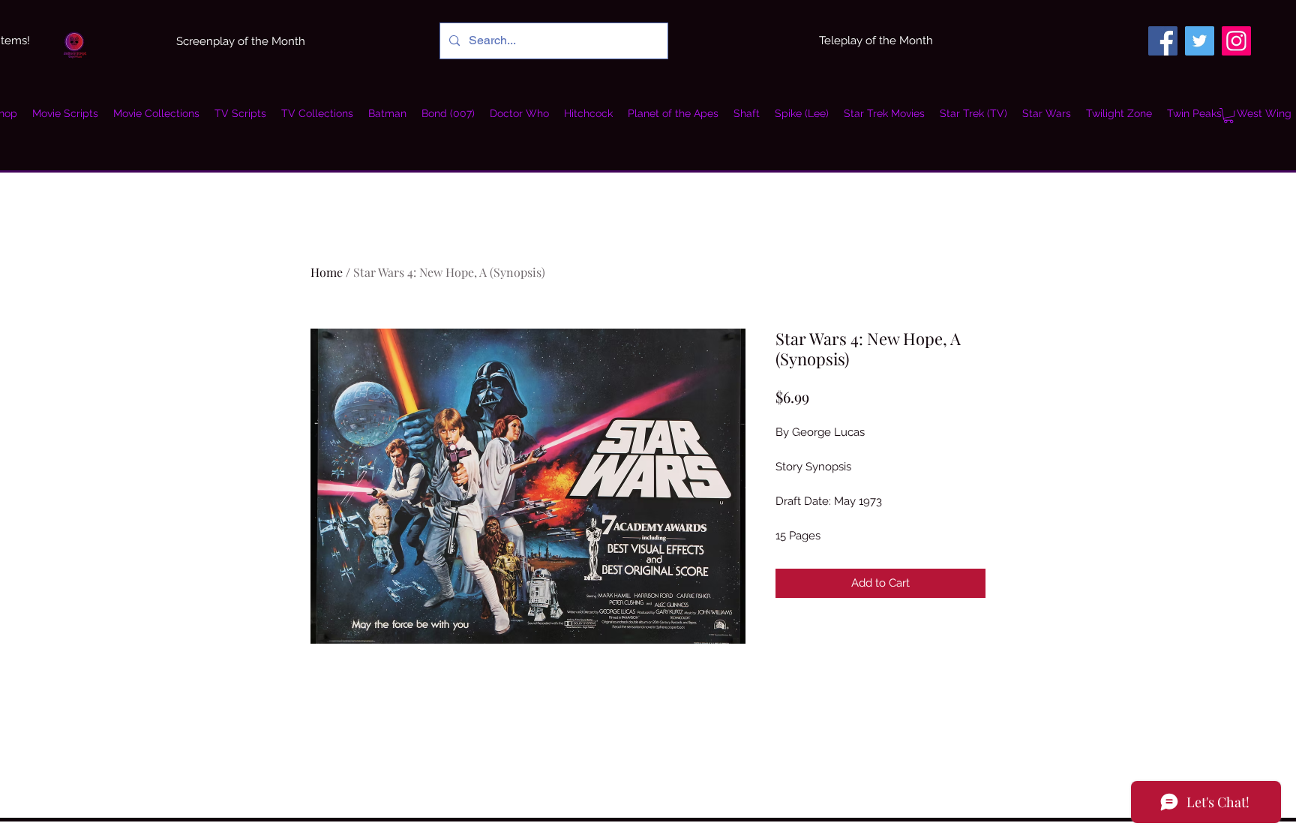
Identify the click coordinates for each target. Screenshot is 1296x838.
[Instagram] (1236, 41)
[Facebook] (1163, 41)
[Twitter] (1199, 41)
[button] (156, 113)
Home (326, 272)
